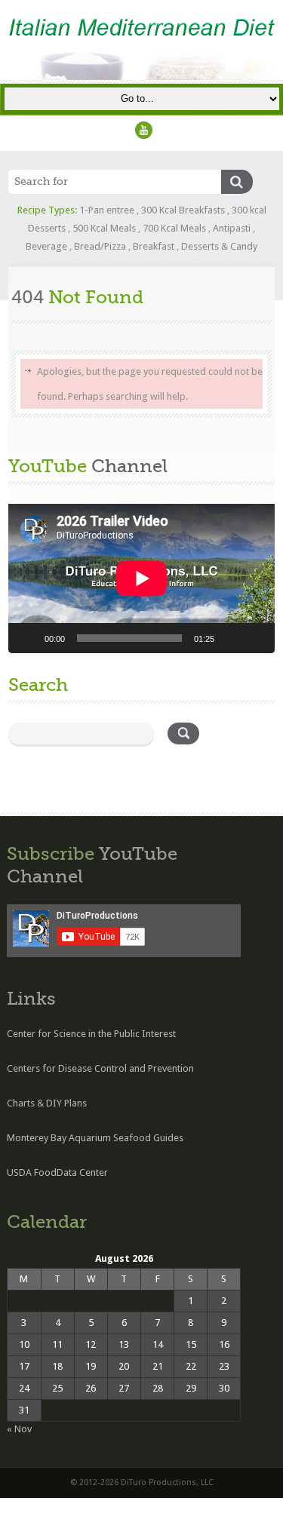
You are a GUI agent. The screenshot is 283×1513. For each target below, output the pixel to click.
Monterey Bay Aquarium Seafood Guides (95, 1137)
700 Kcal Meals (174, 228)
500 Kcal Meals (104, 228)
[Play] (27, 638)
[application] (141, 578)
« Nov (19, 1429)
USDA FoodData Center (57, 1172)
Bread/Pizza (100, 246)
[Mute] (230, 638)
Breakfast (153, 246)
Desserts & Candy (219, 246)
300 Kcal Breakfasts (183, 210)
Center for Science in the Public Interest (91, 1033)
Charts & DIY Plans (47, 1103)
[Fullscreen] (255, 638)
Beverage (46, 246)
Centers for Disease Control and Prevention (100, 1068)
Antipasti (232, 228)
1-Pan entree (106, 210)
